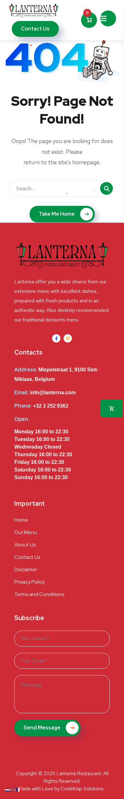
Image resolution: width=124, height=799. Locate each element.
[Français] (19, 789)
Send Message (42, 727)
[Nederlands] (7, 789)
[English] (13, 789)
